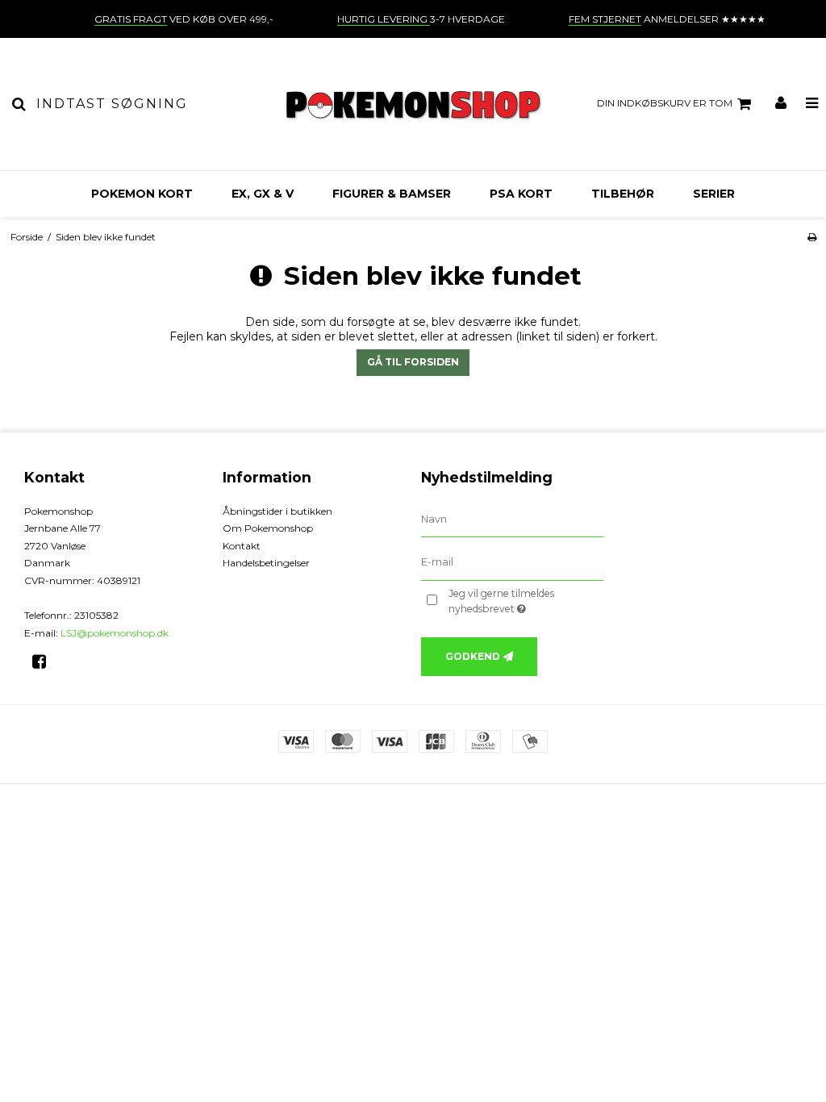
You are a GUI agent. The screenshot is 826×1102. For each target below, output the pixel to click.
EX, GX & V (263, 193)
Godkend (472, 656)
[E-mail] (512, 562)
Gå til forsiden (413, 362)
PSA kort (521, 193)
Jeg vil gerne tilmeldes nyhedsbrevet (524, 600)
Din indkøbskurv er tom (664, 103)
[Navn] (512, 518)
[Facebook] (44, 661)
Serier (714, 193)
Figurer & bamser (391, 193)
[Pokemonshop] (412, 104)
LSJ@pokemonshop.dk (114, 633)
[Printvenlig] (812, 237)
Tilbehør (622, 193)
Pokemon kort (142, 193)
